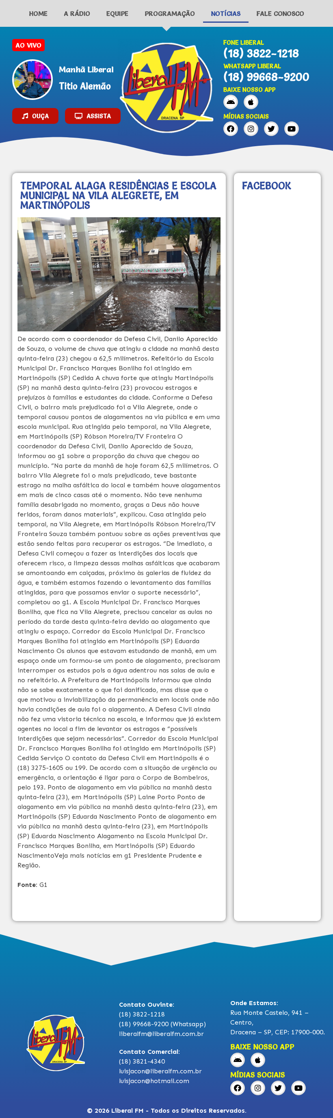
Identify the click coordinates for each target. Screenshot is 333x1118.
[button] (35, 116)
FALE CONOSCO (280, 13)
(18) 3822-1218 (261, 53)
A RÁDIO (77, 13)
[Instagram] (251, 128)
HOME (38, 13)
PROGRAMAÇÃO (170, 13)
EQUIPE (117, 13)
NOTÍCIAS (225, 13)
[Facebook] (230, 128)
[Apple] (251, 102)
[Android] (230, 102)
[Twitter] (271, 128)
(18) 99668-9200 (266, 77)
